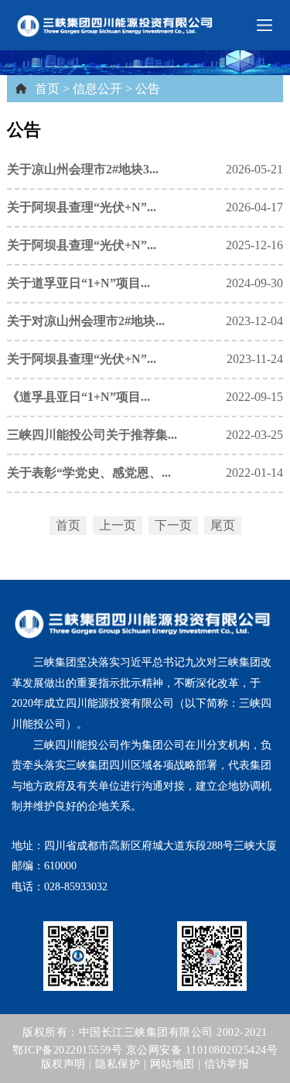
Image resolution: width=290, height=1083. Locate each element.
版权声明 (63, 1064)
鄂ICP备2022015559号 (67, 1050)
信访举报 (226, 1064)
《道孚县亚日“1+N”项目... (78, 396)
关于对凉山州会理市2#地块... (86, 320)
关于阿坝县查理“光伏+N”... (81, 207)
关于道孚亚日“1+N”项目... (78, 283)
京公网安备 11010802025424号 (202, 1050)
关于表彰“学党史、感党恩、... (89, 472)
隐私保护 (117, 1064)
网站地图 (172, 1064)
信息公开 (97, 88)
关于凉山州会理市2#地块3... (83, 169)
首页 (47, 88)
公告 (147, 88)
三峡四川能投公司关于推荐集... (92, 434)
